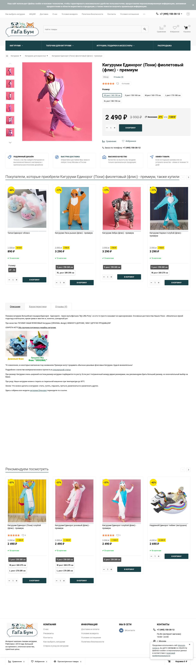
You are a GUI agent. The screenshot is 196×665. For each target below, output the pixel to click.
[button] (10, 142)
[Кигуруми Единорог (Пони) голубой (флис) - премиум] (27, 500)
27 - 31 (12, 270)
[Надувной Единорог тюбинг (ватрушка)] (169, 500)
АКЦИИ (32, 14)
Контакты (111, 14)
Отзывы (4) (118, 77)
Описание (15, 306)
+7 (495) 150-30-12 (131, 148)
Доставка (44, 14)
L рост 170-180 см (17, 571)
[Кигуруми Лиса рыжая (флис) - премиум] (74, 207)
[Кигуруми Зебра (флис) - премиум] (121, 207)
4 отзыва (125, 83)
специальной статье (62, 369)
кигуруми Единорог (38, 390)
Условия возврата (69, 14)
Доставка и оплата (90, 629)
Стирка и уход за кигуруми (55, 646)
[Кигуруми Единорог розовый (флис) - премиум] (74, 500)
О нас (55, 14)
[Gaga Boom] (22, 630)
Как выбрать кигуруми (15, 14)
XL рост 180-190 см (65, 273)
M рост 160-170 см (160, 273)
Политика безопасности (92, 14)
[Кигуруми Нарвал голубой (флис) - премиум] (169, 207)
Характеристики (37, 306)
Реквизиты (48, 633)
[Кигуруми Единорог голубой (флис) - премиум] (121, 500)
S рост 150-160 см (65, 267)
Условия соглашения (129, 14)
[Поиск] (144, 29)
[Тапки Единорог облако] (27, 207)
